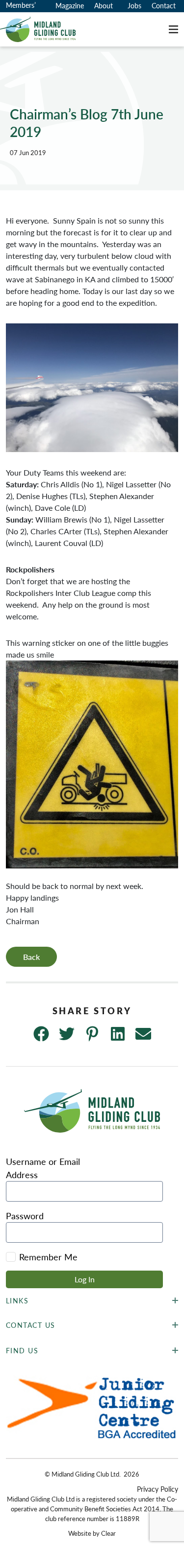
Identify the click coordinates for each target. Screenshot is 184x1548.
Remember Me (48, 1257)
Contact (164, 5)
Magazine (69, 5)
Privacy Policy (157, 1489)
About (103, 5)
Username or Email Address (43, 1168)
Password (25, 1215)
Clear (108, 1533)
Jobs (134, 5)
